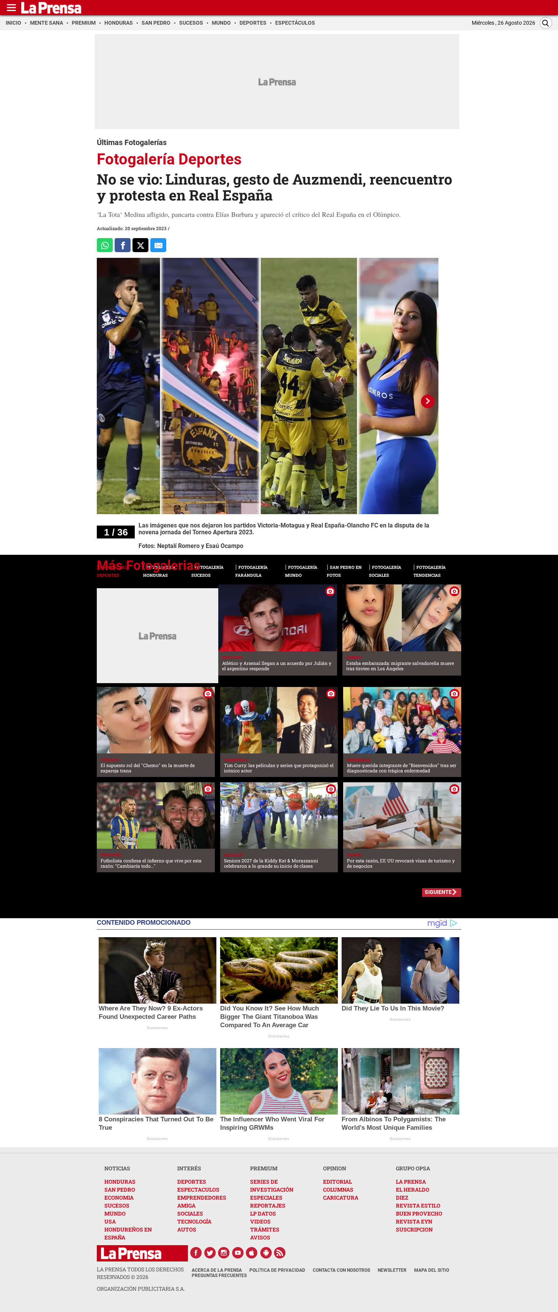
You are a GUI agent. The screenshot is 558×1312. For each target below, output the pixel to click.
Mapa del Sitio (431, 1270)
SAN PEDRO (119, 1189)
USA (110, 1221)
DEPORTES (191, 1181)
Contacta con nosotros (341, 1270)
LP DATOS (263, 1213)
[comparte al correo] (158, 245)
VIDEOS (260, 1221)
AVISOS (260, 1237)
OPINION (334, 1168)
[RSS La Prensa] (280, 1252)
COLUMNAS (338, 1189)
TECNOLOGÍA (194, 1221)
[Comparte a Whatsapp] (105, 245)
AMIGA (186, 1205)
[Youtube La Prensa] (238, 1252)
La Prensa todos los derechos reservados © (140, 1273)
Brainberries (157, 1028)
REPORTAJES (267, 1205)
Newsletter (392, 1270)
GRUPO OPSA (413, 1168)
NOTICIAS (117, 1168)
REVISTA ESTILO (418, 1205)
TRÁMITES (264, 1229)
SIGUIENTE (438, 892)
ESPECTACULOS (198, 1189)
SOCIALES (190, 1213)
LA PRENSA (411, 1181)
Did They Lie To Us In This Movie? (393, 1008)
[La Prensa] (131, 1253)
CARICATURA (340, 1197)
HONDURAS (120, 1181)
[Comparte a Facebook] (123, 245)
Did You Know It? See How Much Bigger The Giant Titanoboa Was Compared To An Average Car (269, 1017)
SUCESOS (116, 1205)
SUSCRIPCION (414, 1229)
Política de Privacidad (277, 1270)
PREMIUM (263, 1168)
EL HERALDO (412, 1189)
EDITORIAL (337, 1181)
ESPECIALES (266, 1197)
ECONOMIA (119, 1197)
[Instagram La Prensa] (224, 1252)
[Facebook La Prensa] (196, 1252)
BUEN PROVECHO (419, 1213)
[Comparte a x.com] (140, 245)
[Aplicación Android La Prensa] (266, 1252)
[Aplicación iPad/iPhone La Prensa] (252, 1252)
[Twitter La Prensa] (210, 1252)
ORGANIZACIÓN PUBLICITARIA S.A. (141, 1288)
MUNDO (115, 1213)
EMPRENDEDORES (201, 1197)
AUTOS (186, 1229)
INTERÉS (189, 1168)
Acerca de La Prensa (217, 1270)
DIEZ (402, 1197)
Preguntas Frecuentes (219, 1275)
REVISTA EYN (414, 1221)
